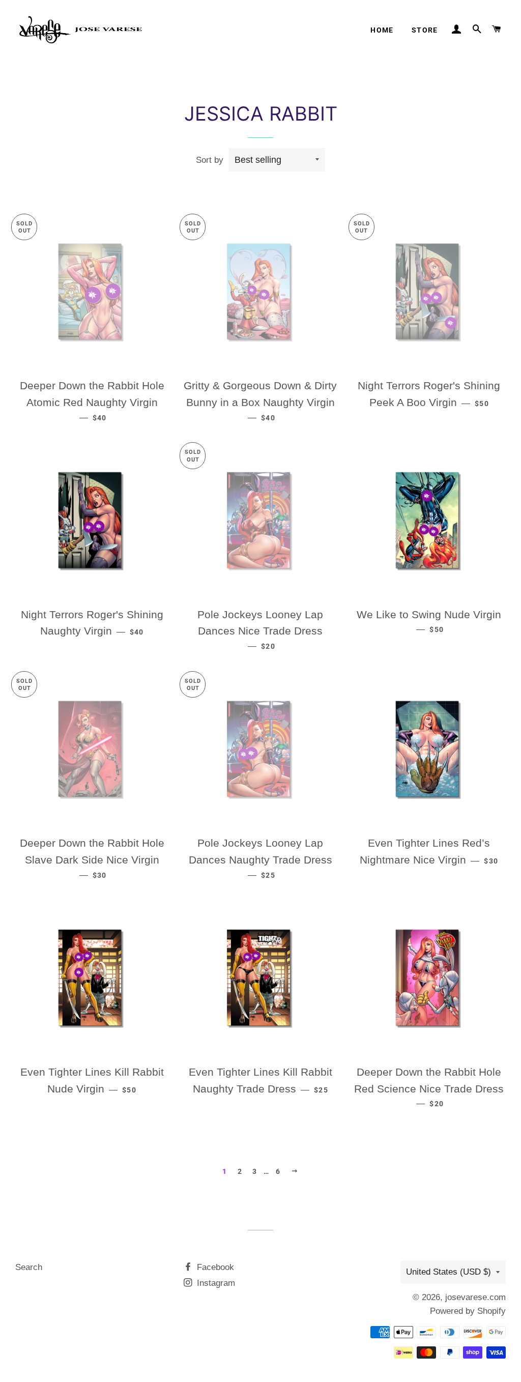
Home (382, 30)
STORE (425, 30)
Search (28, 1267)
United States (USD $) (448, 1272)
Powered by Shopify (468, 1311)
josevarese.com (475, 1297)
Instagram (214, 1283)
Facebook (214, 1267)
